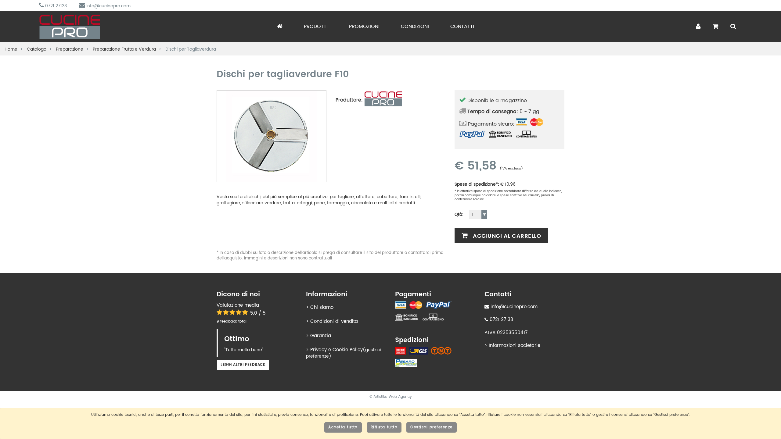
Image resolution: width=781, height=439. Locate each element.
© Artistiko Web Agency (390, 397)
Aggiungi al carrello (506, 236)
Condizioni (415, 26)
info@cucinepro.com (108, 5)
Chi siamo (321, 307)
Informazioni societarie (514, 345)
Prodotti (316, 26)
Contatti (462, 26)
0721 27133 (55, 5)
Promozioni (364, 26)
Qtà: (459, 215)
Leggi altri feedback (243, 365)
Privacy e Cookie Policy (336, 350)
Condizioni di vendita (334, 321)
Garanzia (320, 336)
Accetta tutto (343, 427)
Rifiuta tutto (384, 427)
